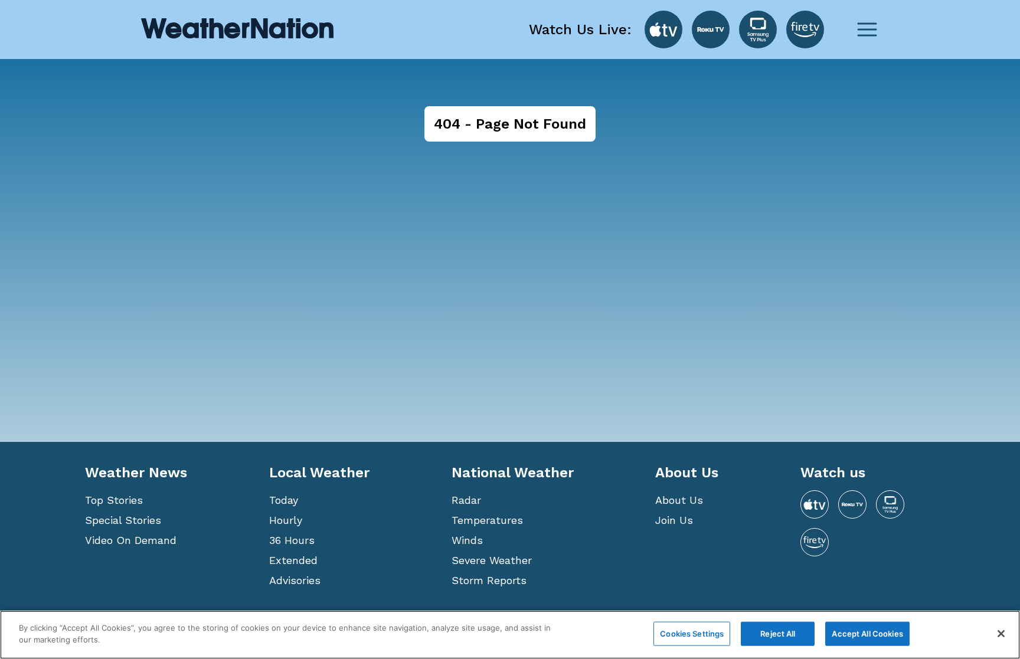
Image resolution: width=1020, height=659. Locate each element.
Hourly (285, 520)
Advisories (295, 580)
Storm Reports (489, 580)
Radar (466, 500)
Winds (467, 540)
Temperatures (487, 520)
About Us (679, 500)
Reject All (777, 633)
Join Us (674, 520)
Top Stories (114, 500)
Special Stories (123, 520)
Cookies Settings (692, 633)
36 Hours (292, 540)
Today (283, 500)
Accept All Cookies (867, 633)
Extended (293, 560)
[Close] (1001, 634)
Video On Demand (130, 540)
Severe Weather (492, 560)
